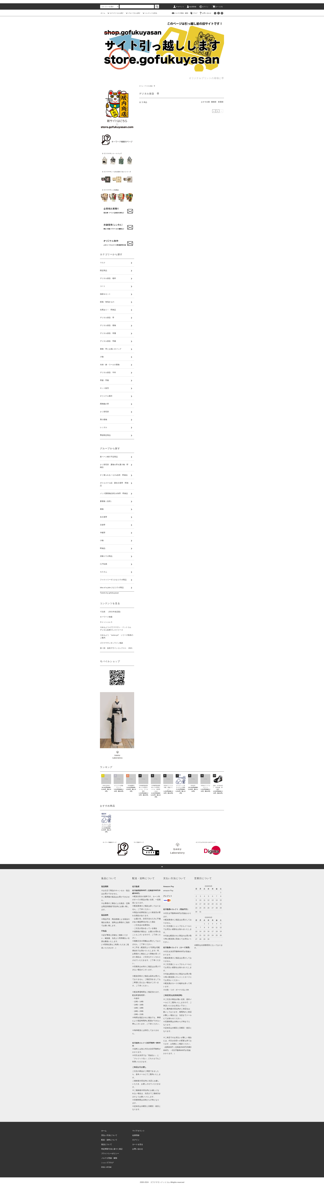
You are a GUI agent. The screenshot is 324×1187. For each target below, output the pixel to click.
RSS (103, 1167)
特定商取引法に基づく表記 (112, 1149)
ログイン (205, 7)
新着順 (220, 102)
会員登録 (193, 7)
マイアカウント (138, 1131)
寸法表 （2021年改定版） (111, 612)
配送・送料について (109, 1140)
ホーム (103, 13)
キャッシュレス (106, 622)
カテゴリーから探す (117, 13)
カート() (219, 7)
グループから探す (134, 13)
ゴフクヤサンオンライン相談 (111, 643)
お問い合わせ (206, 13)
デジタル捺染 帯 (150, 86)
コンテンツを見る (151, 13)
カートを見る (137, 1144)
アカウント (180, 7)
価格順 (213, 102)
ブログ (195, 13)
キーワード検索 (106, 617)
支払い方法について (109, 1135)
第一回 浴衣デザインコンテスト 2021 (116, 648)
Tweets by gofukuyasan (109, 593)
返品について (106, 1144)
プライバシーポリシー (110, 1153)
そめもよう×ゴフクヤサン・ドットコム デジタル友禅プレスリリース (116, 628)
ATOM (108, 1167)
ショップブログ (107, 1163)
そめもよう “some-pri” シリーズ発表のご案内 (116, 636)
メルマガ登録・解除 (181, 13)
